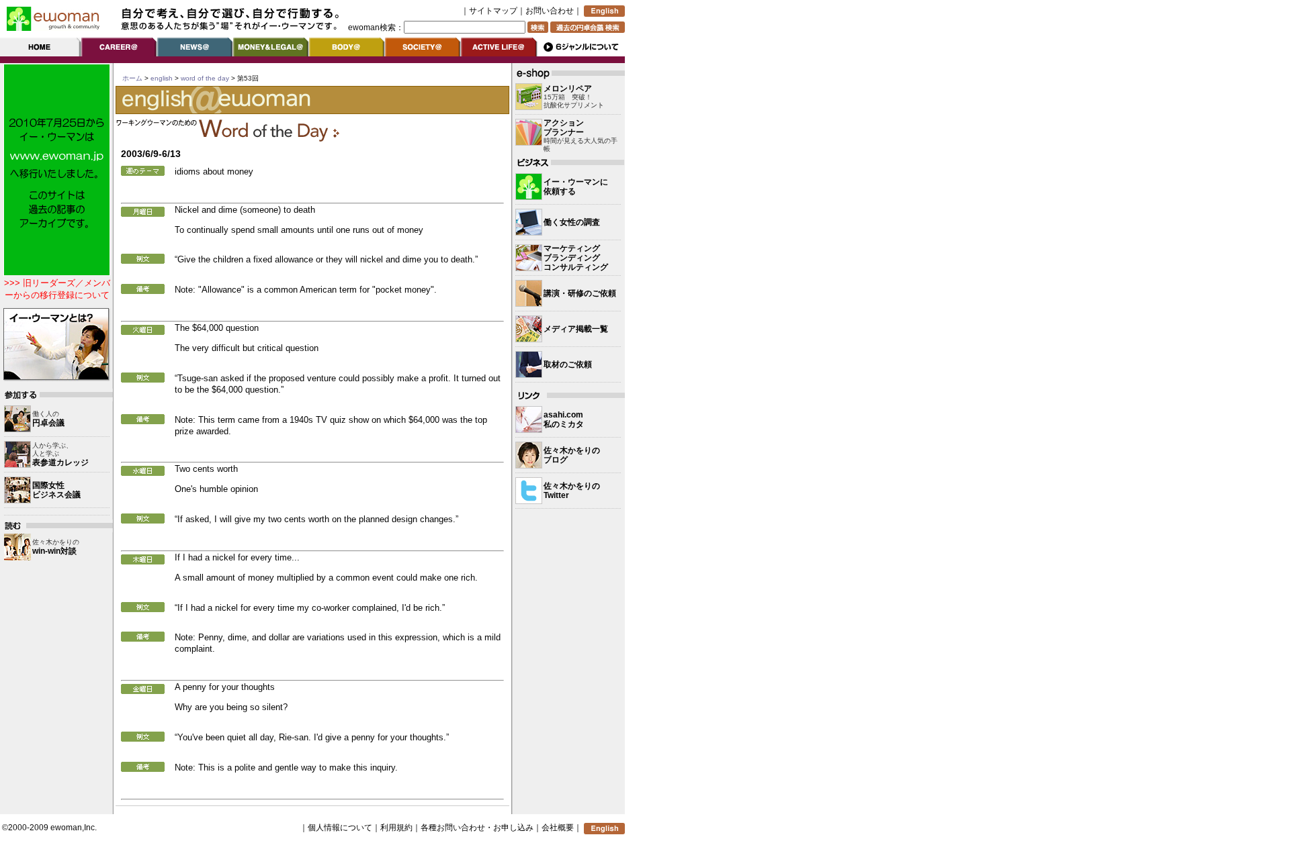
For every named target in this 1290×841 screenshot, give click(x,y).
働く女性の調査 (572, 222)
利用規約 (396, 827)
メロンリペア (568, 88)
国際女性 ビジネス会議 (56, 490)
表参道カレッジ (60, 462)
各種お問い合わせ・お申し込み (477, 827)
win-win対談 (54, 551)
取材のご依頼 (568, 364)
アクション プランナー (564, 127)
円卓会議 (48, 423)
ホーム (132, 78)
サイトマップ (493, 10)
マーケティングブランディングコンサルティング (576, 258)
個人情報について (340, 827)
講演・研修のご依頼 (580, 293)
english (161, 78)
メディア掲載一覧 (576, 329)
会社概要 (558, 827)
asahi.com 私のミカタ (564, 419)
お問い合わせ (549, 10)
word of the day (205, 78)
